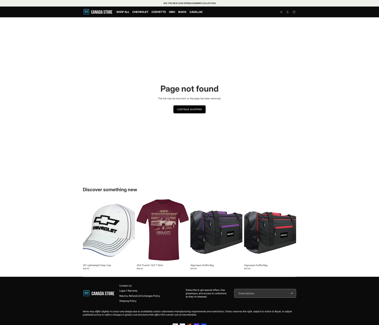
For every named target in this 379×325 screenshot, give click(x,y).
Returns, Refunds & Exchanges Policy (139, 295)
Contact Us (125, 285)
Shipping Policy (127, 300)
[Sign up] (292, 293)
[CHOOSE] (184, 258)
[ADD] (130, 258)
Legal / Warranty (128, 290)
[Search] (281, 12)
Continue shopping (189, 109)
